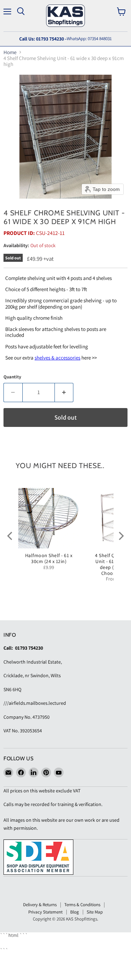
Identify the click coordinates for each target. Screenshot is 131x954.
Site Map (95, 912)
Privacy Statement (45, 912)
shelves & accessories (57, 357)
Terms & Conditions (82, 905)
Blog (74, 912)
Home (9, 52)
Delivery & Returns (40, 905)
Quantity (12, 376)
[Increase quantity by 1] (64, 392)
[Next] (121, 536)
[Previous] (10, 536)
